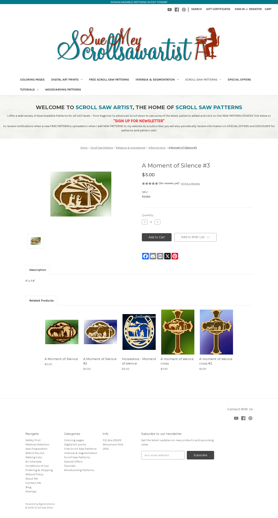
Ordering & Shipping (39, 470)
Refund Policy (34, 474)
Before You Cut (34, 453)
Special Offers (239, 79)
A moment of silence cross (177, 361)
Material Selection (37, 444)
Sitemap (30, 491)
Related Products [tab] (41, 300)
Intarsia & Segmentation (155, 79)
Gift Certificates (218, 9)
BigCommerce (47, 504)
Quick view (61, 328)
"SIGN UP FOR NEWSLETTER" (139, 121)
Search (196, 9)
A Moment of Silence (61, 359)
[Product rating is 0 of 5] (150, 183)
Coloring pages (32, 79)
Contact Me (33, 483)
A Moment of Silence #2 (100, 361)
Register (255, 9)
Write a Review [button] (190, 183)
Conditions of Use (37, 466)
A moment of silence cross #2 (216, 361)
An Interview (33, 461)
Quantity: (148, 215)
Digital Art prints (65, 79)
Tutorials (27, 89)
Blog (28, 487)
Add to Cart (61, 335)
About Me (31, 478)
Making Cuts (33, 457)
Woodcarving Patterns (63, 89)
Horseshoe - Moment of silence (139, 361)
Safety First (33, 440)
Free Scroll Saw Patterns (109, 79)
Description (37, 270)
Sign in (240, 9)
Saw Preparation (36, 449)
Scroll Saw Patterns (201, 79)
